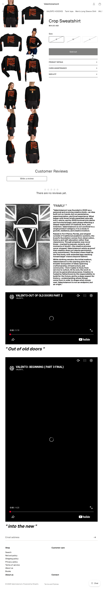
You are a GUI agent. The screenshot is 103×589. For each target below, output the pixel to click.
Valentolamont (17, 584)
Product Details (56, 62)
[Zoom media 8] (32, 95)
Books (8, 571)
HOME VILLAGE (27, 11)
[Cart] (100, 4)
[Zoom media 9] (11, 122)
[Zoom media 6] (32, 68)
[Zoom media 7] (11, 95)
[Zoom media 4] (32, 41)
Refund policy (11, 555)
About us (9, 568)
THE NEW (15, 11)
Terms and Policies (51, 584)
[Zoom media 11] (11, 149)
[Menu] (3, 4)
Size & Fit (52, 74)
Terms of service (12, 565)
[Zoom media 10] (32, 122)
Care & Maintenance (58, 68)
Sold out (73, 52)
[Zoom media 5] (11, 68)
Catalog (5, 11)
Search (8, 552)
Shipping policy (12, 558)
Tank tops (69, 11)
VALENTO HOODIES (54, 11)
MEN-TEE (40, 11)
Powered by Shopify (30, 584)
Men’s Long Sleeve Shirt (85, 11)
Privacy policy (11, 561)
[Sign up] (95, 537)
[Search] (9, 4)
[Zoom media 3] (11, 41)
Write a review (27, 178)
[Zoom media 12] (32, 149)
